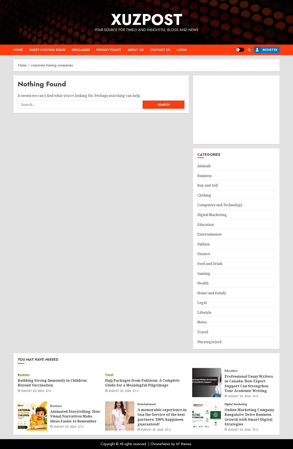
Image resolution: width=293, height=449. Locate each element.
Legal (202, 302)
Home (18, 50)
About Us (135, 50)
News (202, 322)
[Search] (249, 50)
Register (270, 50)
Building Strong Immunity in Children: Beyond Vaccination (53, 382)
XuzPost (146, 19)
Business (204, 175)
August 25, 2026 (32, 391)
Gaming (203, 273)
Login (182, 50)
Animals (204, 166)
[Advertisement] (236, 110)
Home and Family (211, 293)
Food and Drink (209, 263)
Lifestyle (204, 312)
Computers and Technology (219, 205)
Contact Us (160, 50)
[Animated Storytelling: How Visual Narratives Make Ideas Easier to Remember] (32, 416)
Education (205, 224)
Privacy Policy (108, 50)
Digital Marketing (212, 214)
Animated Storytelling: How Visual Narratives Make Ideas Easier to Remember (75, 416)
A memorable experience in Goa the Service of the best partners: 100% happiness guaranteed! (162, 416)
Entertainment (209, 234)
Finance (203, 253)
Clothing (204, 195)
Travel (202, 332)
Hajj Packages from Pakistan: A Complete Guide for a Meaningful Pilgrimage (142, 382)
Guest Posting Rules (47, 50)
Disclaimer (81, 50)
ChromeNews (160, 443)
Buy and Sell (207, 185)
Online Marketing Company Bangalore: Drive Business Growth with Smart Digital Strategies (249, 416)
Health (202, 283)
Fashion (203, 244)
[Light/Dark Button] (240, 50)
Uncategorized (209, 341)
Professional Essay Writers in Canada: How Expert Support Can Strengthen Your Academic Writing (249, 383)
